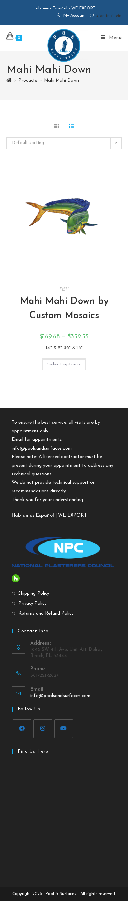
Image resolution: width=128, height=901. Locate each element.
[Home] (9, 80)
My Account (74, 16)
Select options (64, 364)
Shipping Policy (33, 593)
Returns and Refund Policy (45, 613)
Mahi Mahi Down (61, 80)
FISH (64, 289)
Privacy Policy (32, 603)
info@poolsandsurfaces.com (42, 448)
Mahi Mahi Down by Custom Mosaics (64, 309)
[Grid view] (56, 126)
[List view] (71, 126)
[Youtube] (63, 728)
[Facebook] (22, 728)
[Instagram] (42, 728)
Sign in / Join (109, 16)
